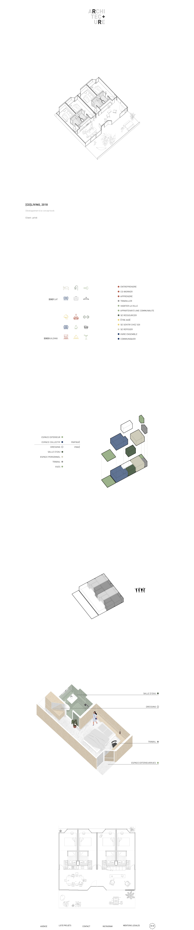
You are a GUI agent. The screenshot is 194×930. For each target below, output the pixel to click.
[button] (44, 926)
